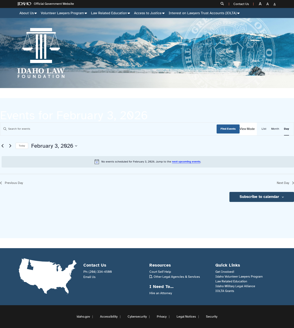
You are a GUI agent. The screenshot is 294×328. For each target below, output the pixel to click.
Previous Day (14, 183)
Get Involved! (224, 272)
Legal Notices (186, 317)
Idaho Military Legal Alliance (235, 286)
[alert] (148, 161)
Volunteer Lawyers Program (62, 13)
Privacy (162, 317)
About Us (26, 13)
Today (22, 145)
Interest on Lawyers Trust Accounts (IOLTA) (203, 13)
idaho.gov (83, 317)
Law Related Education (109, 13)
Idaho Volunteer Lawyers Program (239, 277)
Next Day (283, 183)
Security (211, 317)
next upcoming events (186, 161)
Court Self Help (160, 272)
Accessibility (109, 317)
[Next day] (10, 145)
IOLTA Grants (224, 291)
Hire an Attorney (160, 293)
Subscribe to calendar (259, 196)
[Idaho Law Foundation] (41, 53)
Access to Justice (148, 13)
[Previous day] (2, 145)
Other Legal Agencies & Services (177, 277)
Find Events (228, 128)
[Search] (223, 4)
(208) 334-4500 (100, 272)
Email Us (89, 277)
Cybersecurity (137, 317)
